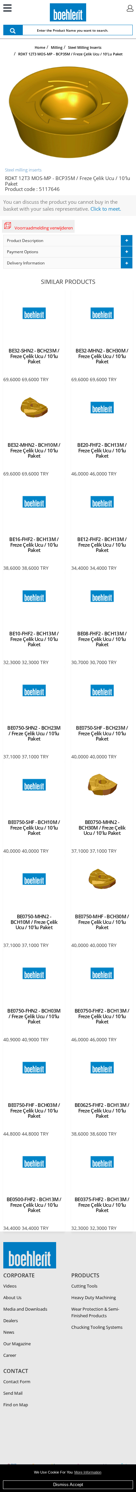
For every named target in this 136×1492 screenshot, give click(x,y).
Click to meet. (105, 208)
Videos (10, 1286)
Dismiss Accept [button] (68, 1484)
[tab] (68, 240)
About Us (12, 1297)
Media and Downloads (25, 1309)
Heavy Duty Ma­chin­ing (93, 1297)
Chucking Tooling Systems (96, 1327)
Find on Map (15, 1405)
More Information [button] (87, 1472)
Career (9, 1355)
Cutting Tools (84, 1286)
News (8, 1332)
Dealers (10, 1321)
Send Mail (12, 1393)
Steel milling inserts (23, 170)
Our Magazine (17, 1344)
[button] (68, 240)
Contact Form (16, 1382)
